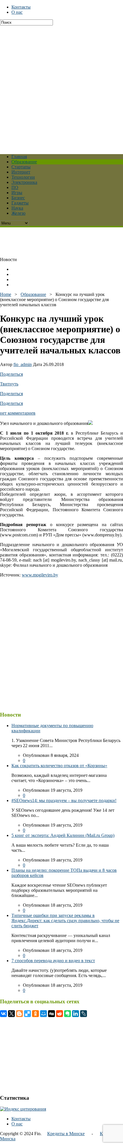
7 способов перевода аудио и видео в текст (53, 960)
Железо (18, 213)
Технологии (23, 177)
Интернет (20, 172)
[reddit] (59, 1013)
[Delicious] (27, 1013)
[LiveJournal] (83, 1013)
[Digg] (51, 1013)
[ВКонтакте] (3, 1013)
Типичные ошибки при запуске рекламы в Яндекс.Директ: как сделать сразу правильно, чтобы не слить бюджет (65, 920)
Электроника (24, 182)
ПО (14, 187)
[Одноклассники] (35, 1013)
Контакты (21, 7)
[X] (11, 1013)
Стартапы (21, 166)
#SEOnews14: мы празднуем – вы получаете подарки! (63, 800)
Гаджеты (20, 202)
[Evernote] (67, 1013)
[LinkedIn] (75, 1013)
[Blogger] (19, 1013)
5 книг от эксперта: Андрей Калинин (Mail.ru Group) (62, 835)
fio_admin (22, 364)
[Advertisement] (61, 86)
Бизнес (18, 197)
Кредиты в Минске (66, 1133)
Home (5, 294)
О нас (17, 12)
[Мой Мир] (43, 1013)
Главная (19, 156)
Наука (17, 208)
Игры (16, 192)
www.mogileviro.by (40, 574)
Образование (24, 161)
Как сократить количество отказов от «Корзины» (59, 765)
